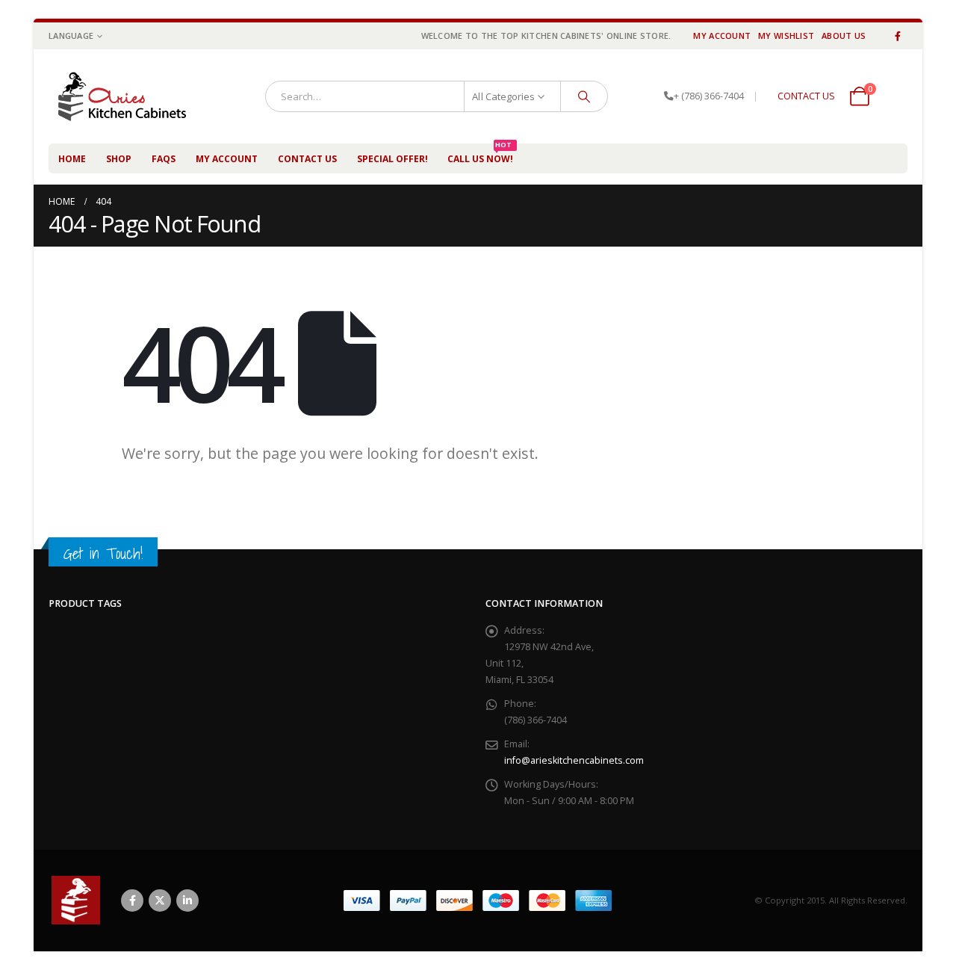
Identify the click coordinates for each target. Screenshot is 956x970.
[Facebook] (897, 36)
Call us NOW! (480, 154)
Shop (118, 158)
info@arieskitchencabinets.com (574, 760)
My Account (722, 35)
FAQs (164, 158)
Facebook (132, 900)
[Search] (584, 96)
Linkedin (187, 900)
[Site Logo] (129, 96)
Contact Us (307, 158)
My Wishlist (786, 35)
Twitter (160, 900)
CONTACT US (806, 96)
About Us (844, 35)
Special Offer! (392, 158)
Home (72, 158)
